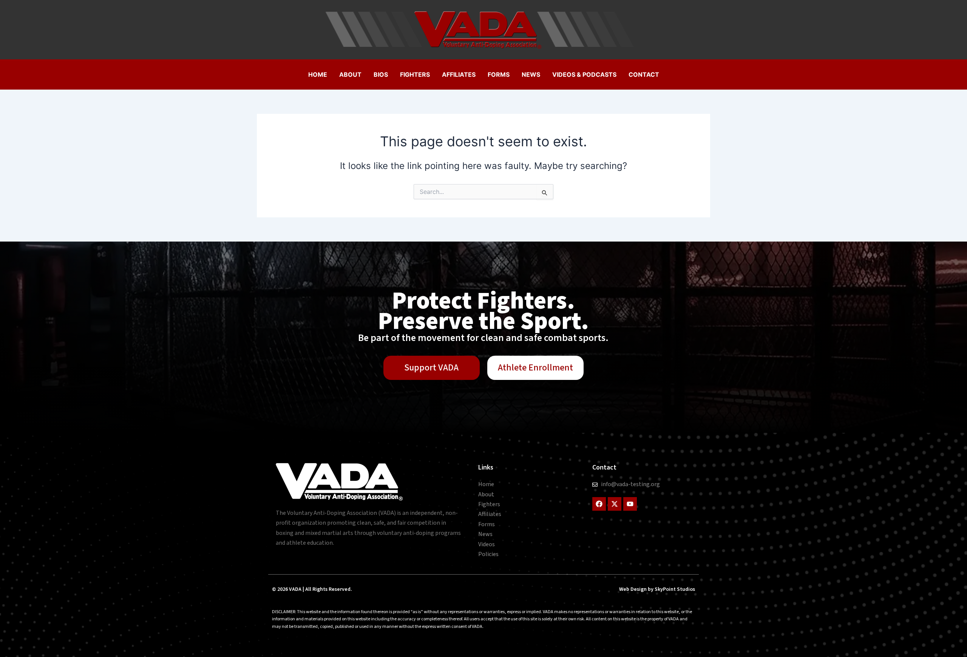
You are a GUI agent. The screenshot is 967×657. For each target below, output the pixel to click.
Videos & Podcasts (584, 74)
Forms (499, 74)
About (350, 74)
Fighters (415, 74)
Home (317, 74)
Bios (381, 74)
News (531, 74)
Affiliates (459, 74)
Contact (644, 74)
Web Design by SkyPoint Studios (657, 589)
